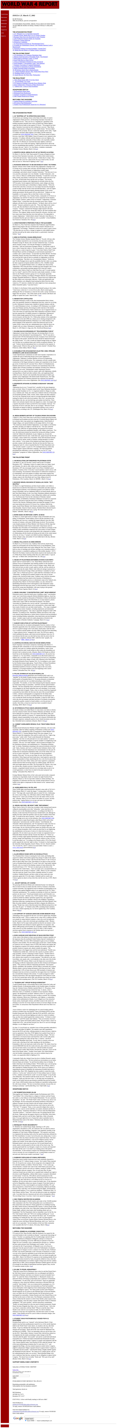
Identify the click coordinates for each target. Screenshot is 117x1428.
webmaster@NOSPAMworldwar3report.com (26, 1411)
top (36, 149)
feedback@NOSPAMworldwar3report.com (25, 1404)
